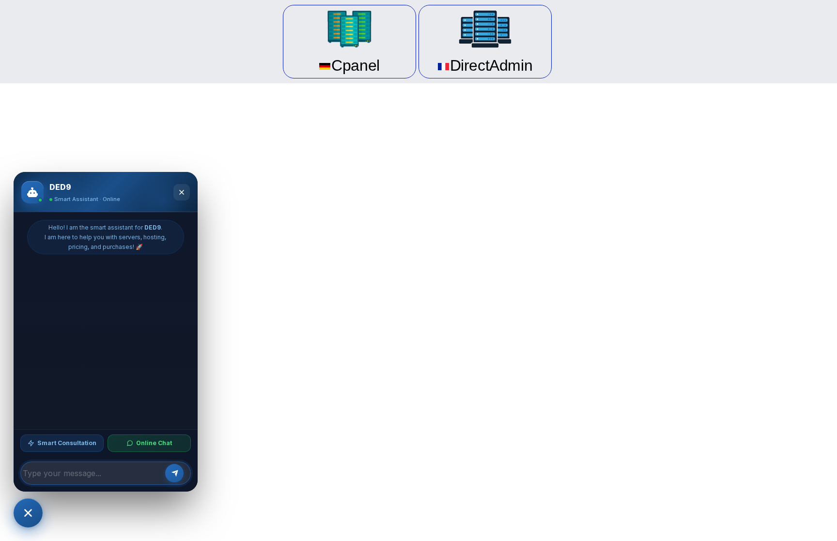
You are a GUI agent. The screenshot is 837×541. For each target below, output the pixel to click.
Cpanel (355, 65)
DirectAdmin (491, 65)
